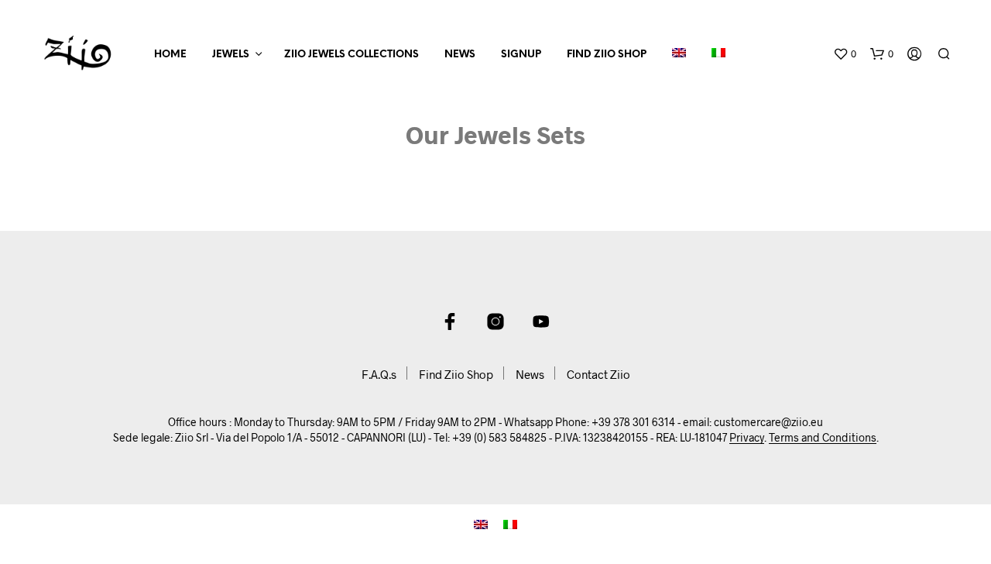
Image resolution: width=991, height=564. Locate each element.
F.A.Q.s (379, 374)
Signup (521, 55)
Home (170, 55)
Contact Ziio (598, 374)
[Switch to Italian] (718, 55)
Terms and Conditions (822, 438)
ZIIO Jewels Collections (351, 55)
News (459, 55)
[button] (844, 54)
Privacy (746, 438)
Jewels (230, 55)
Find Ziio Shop (606, 55)
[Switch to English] (481, 523)
